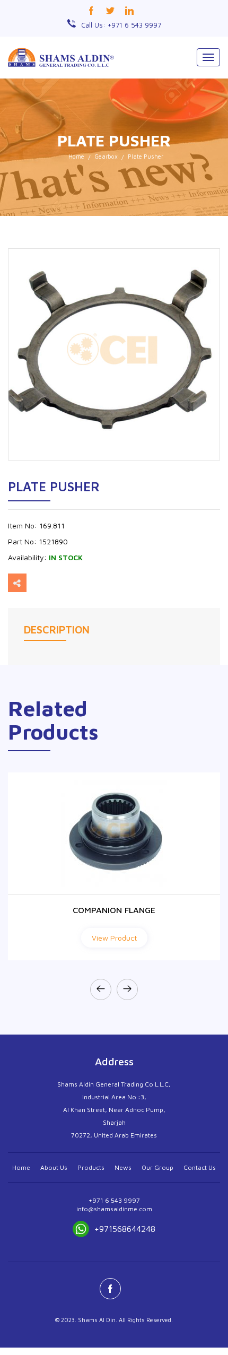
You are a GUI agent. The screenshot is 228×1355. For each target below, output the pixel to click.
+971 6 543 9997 (114, 1200)
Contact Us (199, 1167)
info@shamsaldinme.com (114, 1209)
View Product (114, 937)
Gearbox (106, 156)
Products (90, 1167)
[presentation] (100, 989)
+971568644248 (124, 1229)
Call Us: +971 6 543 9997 (121, 25)
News (123, 1167)
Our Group (157, 1167)
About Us (53, 1167)
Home (76, 156)
